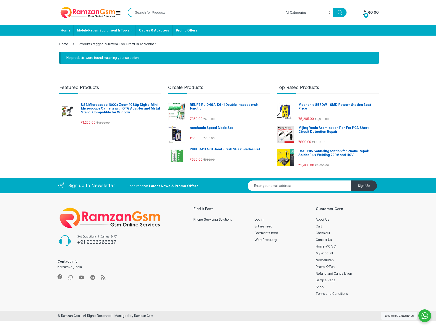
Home (65, 30)
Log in (259, 219)
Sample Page (325, 280)
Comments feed (266, 233)
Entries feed (263, 226)
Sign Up (364, 186)
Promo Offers (187, 30)
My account (324, 253)
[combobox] (205, 12)
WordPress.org (266, 240)
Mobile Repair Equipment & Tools (103, 30)
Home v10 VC (326, 246)
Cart (319, 226)
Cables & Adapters (154, 30)
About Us (322, 219)
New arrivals (325, 260)
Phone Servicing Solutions (212, 219)
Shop (319, 287)
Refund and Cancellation (334, 273)
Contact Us (324, 240)
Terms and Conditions (332, 293)
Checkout (323, 233)
